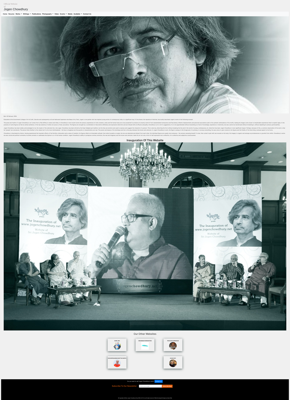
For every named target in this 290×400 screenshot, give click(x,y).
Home (5, 14)
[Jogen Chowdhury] (145, 236)
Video (57, 14)
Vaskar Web (169, 398)
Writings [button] (26, 14)
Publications (36, 14)
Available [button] (77, 14)
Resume (11, 14)
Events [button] (62, 14)
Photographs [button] (47, 14)
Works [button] (18, 14)
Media (70, 14)
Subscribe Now (167, 386)
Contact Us (87, 14)
